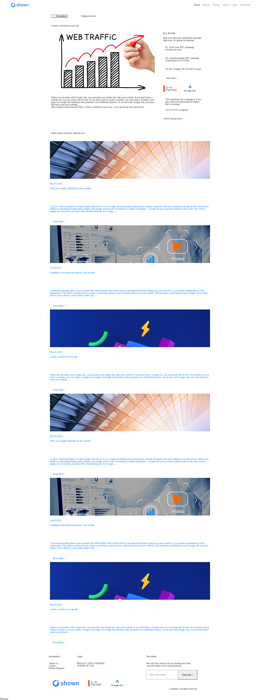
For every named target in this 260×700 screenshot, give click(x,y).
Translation (61, 16)
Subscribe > (187, 674)
